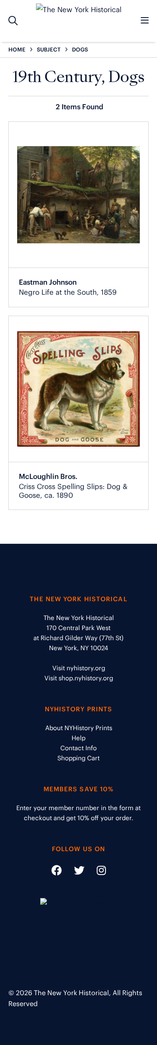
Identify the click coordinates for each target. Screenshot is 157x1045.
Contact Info (78, 748)
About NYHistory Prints (78, 728)
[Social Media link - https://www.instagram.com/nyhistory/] (96, 872)
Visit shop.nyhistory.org (78, 678)
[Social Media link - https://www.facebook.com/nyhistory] (56, 872)
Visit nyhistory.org (78, 668)
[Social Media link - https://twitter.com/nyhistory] (74, 872)
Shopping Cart (78, 758)
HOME (17, 49)
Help (78, 738)
